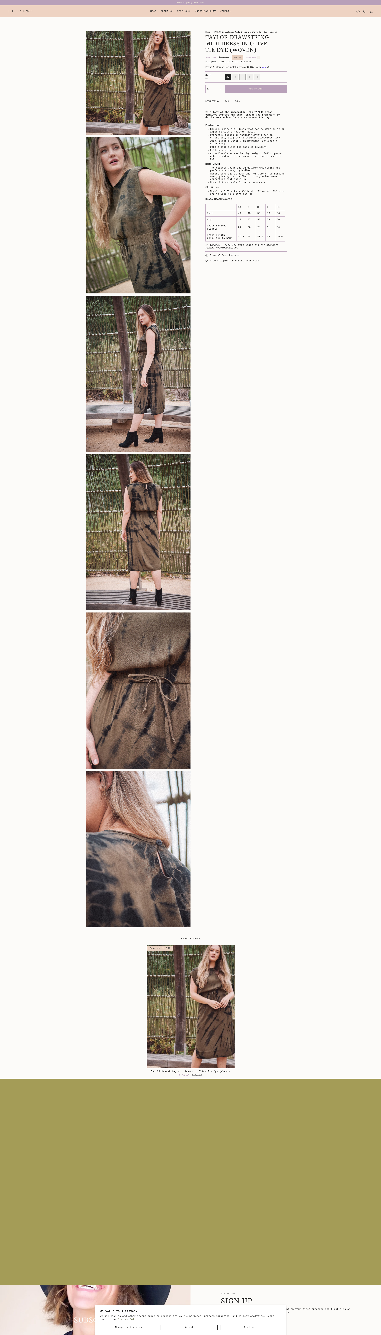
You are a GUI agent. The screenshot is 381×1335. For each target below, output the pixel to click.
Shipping (211, 61)
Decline (249, 1327)
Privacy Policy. (129, 1319)
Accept (189, 1327)
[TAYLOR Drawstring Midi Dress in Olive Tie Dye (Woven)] (191, 1006)
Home (207, 32)
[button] (153, 11)
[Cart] (371, 11)
